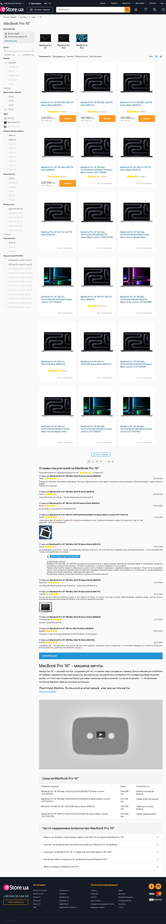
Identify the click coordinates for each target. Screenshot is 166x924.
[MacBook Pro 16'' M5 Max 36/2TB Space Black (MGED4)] (136, 82)
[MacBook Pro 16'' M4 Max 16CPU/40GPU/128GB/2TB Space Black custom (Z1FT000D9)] (97, 147)
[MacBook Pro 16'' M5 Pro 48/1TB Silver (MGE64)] (97, 277)
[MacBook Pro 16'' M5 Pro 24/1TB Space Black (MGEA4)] (136, 147)
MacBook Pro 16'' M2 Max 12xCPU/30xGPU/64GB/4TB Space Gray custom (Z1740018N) (136, 299)
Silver (10, 118)
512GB (13, 187)
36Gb (12, 135)
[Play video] (100, 734)
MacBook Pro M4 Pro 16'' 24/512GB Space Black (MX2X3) (68, 806)
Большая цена (95, 56)
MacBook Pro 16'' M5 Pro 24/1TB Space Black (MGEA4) (135, 168)
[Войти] (136, 9)
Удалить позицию (6, 34)
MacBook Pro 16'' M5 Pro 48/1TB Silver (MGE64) (96, 298)
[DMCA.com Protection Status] (155, 899)
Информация (49, 656)
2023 (12, 251)
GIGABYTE (14, 76)
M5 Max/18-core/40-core (20, 264)
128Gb (13, 170)
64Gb (12, 161)
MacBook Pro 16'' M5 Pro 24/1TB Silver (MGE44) (56, 233)
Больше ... (8, 88)
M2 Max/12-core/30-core (20, 299)
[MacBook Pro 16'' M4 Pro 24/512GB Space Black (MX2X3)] (97, 342)
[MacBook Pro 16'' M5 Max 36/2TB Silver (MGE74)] (97, 82)
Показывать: (45, 56)
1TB (11, 191)
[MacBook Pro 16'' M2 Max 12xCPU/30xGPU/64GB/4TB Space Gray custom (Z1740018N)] (136, 277)
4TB (12, 196)
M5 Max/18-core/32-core (20, 260)
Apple (12, 63)
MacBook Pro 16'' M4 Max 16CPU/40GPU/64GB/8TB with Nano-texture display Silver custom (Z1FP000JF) (134, 236)
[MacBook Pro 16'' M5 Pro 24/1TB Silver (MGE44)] (57, 212)
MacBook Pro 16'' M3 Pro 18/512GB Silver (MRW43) (53, 362)
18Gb (12, 148)
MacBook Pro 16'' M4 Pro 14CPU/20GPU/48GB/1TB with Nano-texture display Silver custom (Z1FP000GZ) (55, 430)
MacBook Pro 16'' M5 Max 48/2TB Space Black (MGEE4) (57, 103)
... (105, 462)
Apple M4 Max (16, 217)
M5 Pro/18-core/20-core (20, 269)
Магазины (36, 3)
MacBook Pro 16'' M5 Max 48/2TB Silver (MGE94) (57, 168)
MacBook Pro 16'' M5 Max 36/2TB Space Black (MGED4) (136, 103)
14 (11, 101)
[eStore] (11, 9)
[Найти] (127, 9)
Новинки (70, 56)
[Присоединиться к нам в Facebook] (151, 886)
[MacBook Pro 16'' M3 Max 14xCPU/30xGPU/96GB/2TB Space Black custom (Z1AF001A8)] (97, 212)
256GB (13, 183)
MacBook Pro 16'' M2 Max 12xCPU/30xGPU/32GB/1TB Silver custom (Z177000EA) (96, 429)
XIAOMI (13, 67)
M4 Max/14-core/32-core (20, 273)
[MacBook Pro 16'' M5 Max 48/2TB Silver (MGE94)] (57, 147)
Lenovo (13, 80)
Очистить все (11, 41)
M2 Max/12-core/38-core (20, 303)
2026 (12, 243)
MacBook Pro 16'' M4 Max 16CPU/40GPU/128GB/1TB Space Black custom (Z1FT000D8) (136, 364)
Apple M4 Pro (15, 222)
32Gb (12, 157)
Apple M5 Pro (15, 213)
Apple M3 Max (16, 226)
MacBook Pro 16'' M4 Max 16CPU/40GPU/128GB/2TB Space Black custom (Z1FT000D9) (96, 170)
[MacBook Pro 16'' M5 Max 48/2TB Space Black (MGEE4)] (57, 82)
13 (11, 97)
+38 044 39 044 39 (15, 896)
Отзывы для (70, 476)
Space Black (13, 122)
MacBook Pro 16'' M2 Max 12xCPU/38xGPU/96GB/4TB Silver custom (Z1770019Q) (136, 429)
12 (109, 462)
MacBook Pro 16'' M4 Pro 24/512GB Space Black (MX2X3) (96, 362)
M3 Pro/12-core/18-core (20, 294)
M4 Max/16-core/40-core (20, 277)
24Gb (12, 153)
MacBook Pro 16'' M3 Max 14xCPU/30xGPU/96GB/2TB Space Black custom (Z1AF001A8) (97, 234)
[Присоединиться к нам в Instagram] (158, 886)
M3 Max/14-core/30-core (20, 286)
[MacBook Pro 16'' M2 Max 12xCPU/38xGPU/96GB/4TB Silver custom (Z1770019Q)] (136, 406)
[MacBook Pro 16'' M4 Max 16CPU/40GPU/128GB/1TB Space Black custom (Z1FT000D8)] (136, 342)
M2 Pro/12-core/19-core (20, 307)
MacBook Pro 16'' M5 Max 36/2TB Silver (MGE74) (97, 103)
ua (45, 3)
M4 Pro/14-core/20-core (20, 282)
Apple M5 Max (16, 209)
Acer (12, 71)
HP (11, 84)
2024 (12, 247)
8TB (12, 200)
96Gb (12, 165)
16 (11, 109)
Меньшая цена (81, 56)
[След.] (113, 461)
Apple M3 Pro (15, 230)
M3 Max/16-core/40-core (20, 290)
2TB (12, 179)
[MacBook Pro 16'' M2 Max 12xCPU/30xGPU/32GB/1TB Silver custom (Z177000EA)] (97, 406)
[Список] (161, 56)
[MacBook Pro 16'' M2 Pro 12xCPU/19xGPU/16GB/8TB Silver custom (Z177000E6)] (57, 277)
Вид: (151, 56)
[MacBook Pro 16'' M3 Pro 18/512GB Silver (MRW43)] (57, 342)
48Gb (12, 140)
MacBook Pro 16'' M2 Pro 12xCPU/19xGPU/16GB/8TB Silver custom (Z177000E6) (56, 299)
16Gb (12, 144)
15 (11, 105)
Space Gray (13, 126)
